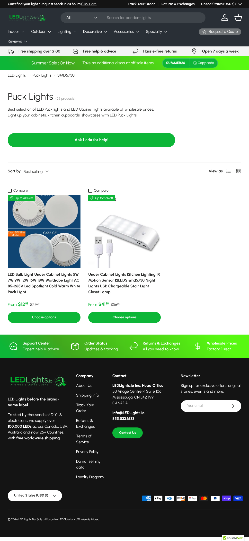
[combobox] (133, 17)
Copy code (206, 63)
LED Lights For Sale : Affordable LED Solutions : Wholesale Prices (58, 519)
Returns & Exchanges (178, 4)
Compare (20, 190)
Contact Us (127, 433)
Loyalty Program (90, 477)
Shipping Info (87, 395)
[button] (238, 17)
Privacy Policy (87, 451)
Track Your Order (141, 4)
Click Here (89, 4)
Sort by (14, 171)
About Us (84, 385)
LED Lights (17, 75)
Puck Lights (42, 75)
